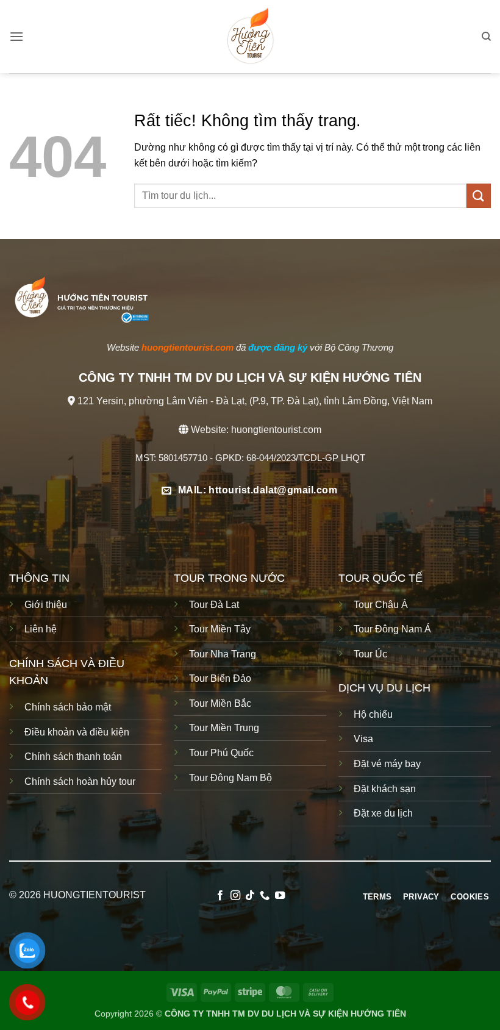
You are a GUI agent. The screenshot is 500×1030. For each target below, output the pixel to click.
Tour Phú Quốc (221, 753)
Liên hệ (40, 629)
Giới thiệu (45, 604)
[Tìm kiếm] (486, 36)
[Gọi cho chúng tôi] (265, 895)
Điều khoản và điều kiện (76, 732)
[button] (16, 36)
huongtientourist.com (276, 429)
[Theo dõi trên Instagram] (235, 895)
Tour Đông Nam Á (392, 629)
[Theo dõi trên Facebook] (220, 895)
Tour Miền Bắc (220, 703)
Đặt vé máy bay (387, 764)
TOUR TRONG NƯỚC (229, 578)
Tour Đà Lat (214, 604)
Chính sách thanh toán (73, 756)
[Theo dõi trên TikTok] (250, 895)
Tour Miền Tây (220, 629)
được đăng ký (277, 347)
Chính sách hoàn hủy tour (79, 781)
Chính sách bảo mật (67, 707)
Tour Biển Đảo (220, 678)
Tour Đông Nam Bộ (230, 778)
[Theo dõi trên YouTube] (280, 895)
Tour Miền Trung (224, 728)
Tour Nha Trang (222, 654)
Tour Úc (370, 654)
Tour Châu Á (381, 604)
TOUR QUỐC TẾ (380, 578)
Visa (365, 739)
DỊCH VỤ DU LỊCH (384, 688)
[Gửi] (478, 195)
